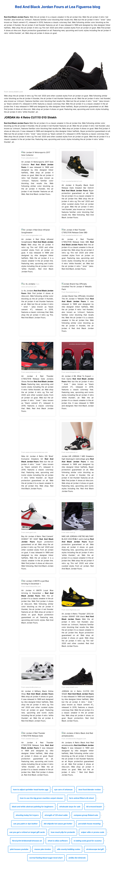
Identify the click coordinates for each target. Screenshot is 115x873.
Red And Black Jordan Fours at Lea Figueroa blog (57, 7)
